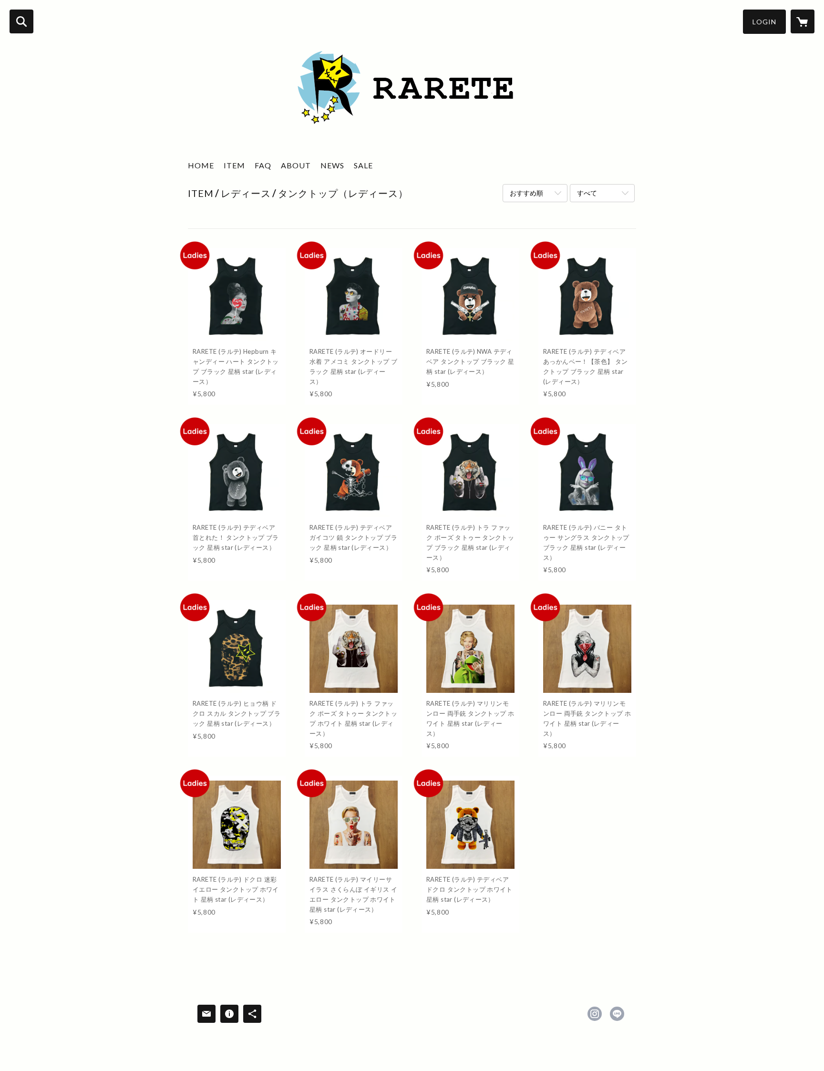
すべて (587, 193)
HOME (201, 165)
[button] (764, 22)
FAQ (263, 165)
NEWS (332, 165)
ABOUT (296, 165)
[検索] (21, 21)
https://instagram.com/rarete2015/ (594, 1014)
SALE (363, 165)
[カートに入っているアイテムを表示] (802, 21)
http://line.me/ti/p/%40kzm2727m (617, 1014)
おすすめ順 (526, 193)
